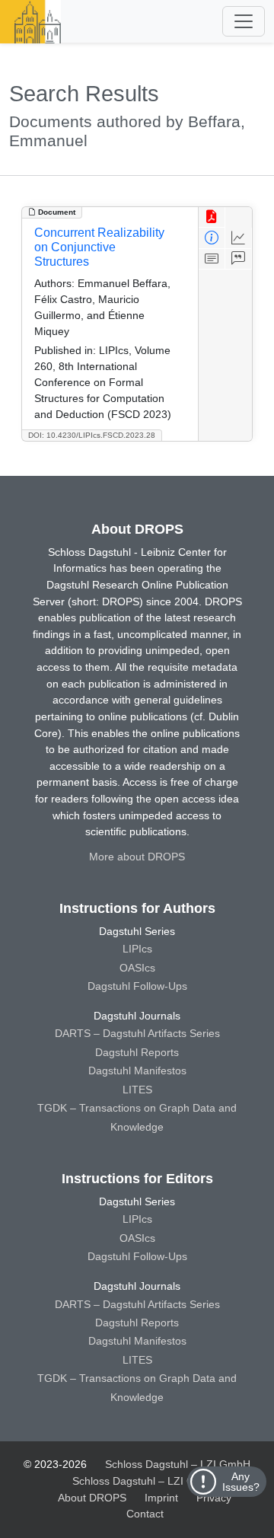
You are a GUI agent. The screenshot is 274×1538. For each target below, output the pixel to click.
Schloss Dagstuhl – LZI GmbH (177, 1464)
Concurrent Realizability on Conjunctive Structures (99, 247)
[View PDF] (212, 217)
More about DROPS (137, 856)
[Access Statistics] (238, 238)
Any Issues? (241, 1481)
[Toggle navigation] (243, 21)
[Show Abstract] (212, 259)
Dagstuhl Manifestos (137, 1070)
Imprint (161, 1498)
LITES (137, 1089)
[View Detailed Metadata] (212, 238)
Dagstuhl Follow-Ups (137, 986)
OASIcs (137, 968)
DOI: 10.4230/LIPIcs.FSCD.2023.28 (91, 435)
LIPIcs (137, 949)
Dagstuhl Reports (137, 1052)
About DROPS (92, 1498)
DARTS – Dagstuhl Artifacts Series (137, 1033)
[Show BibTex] (238, 259)
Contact (145, 1514)
